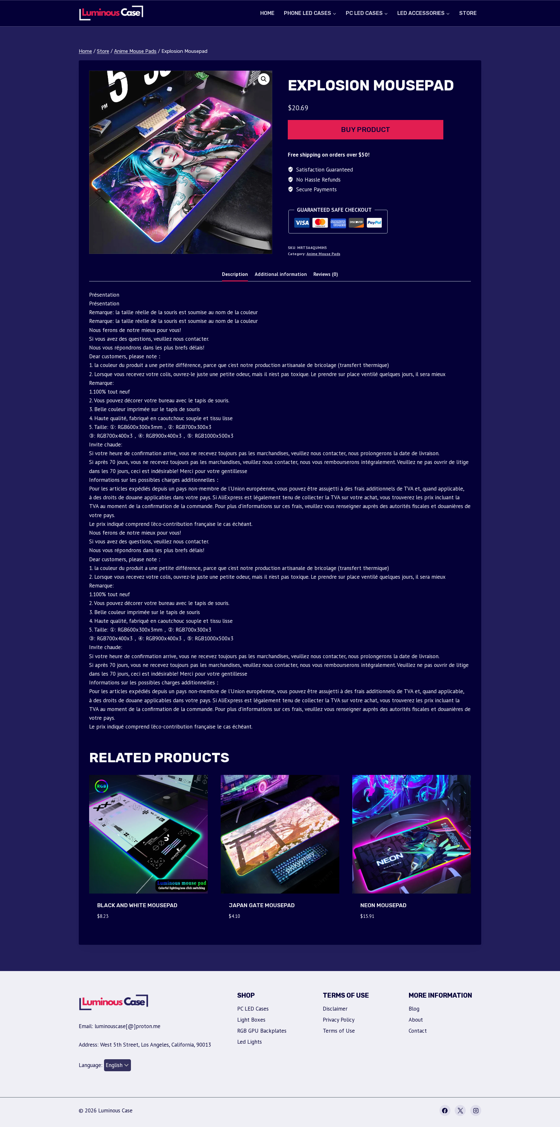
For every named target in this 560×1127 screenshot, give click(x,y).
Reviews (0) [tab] (325, 274)
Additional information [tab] (281, 274)
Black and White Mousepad (137, 905)
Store (468, 13)
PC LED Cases (253, 1008)
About (416, 1019)
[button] (264, 79)
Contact (418, 1030)
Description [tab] (235, 274)
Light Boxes (251, 1019)
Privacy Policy (339, 1019)
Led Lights (249, 1041)
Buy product (365, 129)
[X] (460, 1110)
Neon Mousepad (383, 905)
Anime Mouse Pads (323, 253)
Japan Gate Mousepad (262, 905)
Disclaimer (335, 1008)
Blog (414, 1008)
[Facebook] (444, 1110)
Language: (91, 1065)
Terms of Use (339, 1030)
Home (267, 13)
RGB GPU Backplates (261, 1030)
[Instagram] (475, 1110)
